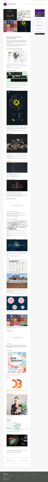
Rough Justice (13, 158)
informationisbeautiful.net (34, 473)
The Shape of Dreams (14, 215)
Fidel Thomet (8, 66)
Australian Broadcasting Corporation (21, 158)
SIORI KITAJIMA (11, 327)
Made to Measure (13, 83)
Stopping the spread (14, 67)
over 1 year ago (38, 24)
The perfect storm (14, 255)
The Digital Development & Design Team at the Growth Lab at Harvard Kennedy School (16, 129)
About (24, 4)
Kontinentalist (19, 173)
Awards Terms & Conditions (6, 478)
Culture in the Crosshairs (14, 153)
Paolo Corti (11, 216)
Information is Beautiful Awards (10, 4)
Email (25, 473)
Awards (29, 4)
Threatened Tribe (13, 175)
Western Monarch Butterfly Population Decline (17, 233)
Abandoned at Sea (13, 173)
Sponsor (44, 4)
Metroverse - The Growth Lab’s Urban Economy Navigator (19, 127)
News (26, 4)
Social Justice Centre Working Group (21, 289)
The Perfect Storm (14, 345)
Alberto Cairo (20, 215)
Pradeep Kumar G (21, 130)
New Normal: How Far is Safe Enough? (22, 346)
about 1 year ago (38, 21)
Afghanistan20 (14, 176)
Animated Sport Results (14, 193)
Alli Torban (10, 416)
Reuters (19, 67)
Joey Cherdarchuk (18, 192)
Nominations (40, 4)
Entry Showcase (36, 4)
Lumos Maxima (11, 447)
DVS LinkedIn (25, 476)
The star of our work (13, 126)
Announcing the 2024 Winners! (39, 22)
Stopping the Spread (9, 345)
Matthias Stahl (11, 311)
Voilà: (18, 126)
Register (33, 0)
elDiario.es (8, 236)
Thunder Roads (13, 192)
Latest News (37, 8)
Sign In (35, 0)
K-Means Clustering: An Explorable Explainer (17, 253)
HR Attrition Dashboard (15, 130)
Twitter (3, 0)
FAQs (32, 4)
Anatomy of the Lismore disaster (15, 230)
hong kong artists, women (15, 87)
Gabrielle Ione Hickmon (19, 195)
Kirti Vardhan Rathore (17, 447)
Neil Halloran (20, 252)
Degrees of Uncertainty (14, 252)
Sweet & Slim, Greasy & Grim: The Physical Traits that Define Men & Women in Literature (16, 213)
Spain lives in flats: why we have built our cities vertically (19, 235)
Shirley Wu (21, 87)
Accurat (18, 176)
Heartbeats (15, 327)
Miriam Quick (12, 291)
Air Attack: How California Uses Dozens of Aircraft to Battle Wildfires (16, 346)
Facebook (5, 0)
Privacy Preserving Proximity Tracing (16, 65)
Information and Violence (20, 327)
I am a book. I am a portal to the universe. (16, 290)
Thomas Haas (24, 65)
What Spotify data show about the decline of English (18, 85)
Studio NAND (18, 83)
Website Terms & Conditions (6, 479)
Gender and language (14, 211)
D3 (9, 390)
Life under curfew (13, 289)
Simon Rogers (16, 216)
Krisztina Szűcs (21, 193)
